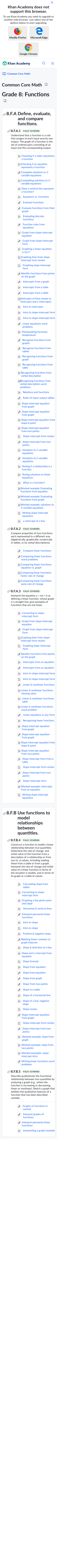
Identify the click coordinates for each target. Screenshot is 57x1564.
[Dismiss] (51, 2)
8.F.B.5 (16, 1071)
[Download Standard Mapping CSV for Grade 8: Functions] (5, 101)
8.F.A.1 (16, 131)
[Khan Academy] (15, 63)
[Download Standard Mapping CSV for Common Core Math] (46, 84)
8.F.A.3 (16, 591)
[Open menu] (52, 63)
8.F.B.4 (16, 840)
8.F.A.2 (16, 528)
